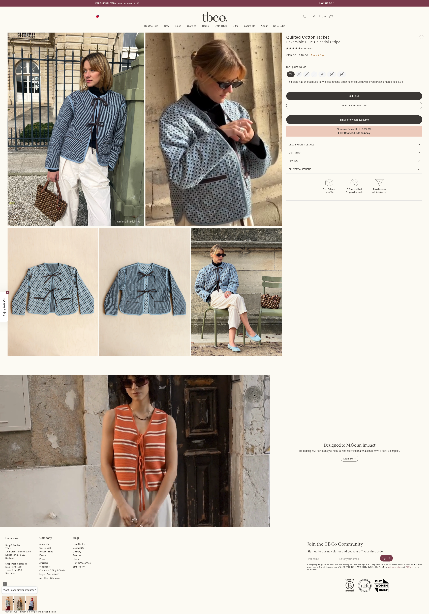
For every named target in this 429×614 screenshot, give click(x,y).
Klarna (76, 559)
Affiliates (43, 562)
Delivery (77, 551)
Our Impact (295, 152)
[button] (293, 48)
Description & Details (301, 144)
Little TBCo (220, 26)
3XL (342, 74)
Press (42, 559)
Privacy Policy (26, 611)
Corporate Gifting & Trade (52, 570)
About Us (44, 544)
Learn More (349, 458)
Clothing (191, 26)
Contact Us (78, 547)
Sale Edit (279, 26)
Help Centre (79, 544)
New (166, 26)
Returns (77, 555)
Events (42, 555)
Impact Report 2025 (49, 574)
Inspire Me (249, 26)
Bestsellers (151, 26)
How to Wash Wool (82, 562)
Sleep (178, 26)
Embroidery (79, 566)
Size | (296, 66)
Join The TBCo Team (49, 577)
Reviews (293, 161)
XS (290, 74)
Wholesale (44, 566)
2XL (332, 74)
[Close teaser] (7, 292)
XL (322, 74)
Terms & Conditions (45, 611)
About (264, 26)
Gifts (235, 26)
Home (205, 26)
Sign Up (386, 558)
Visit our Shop (46, 551)
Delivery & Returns (300, 169)
